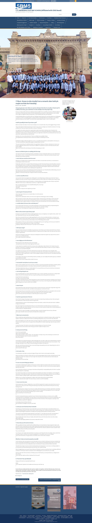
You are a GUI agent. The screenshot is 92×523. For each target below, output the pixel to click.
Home (18, 18)
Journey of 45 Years (61, 20)
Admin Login (31, 20)
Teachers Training (50, 20)
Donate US (31, 25)
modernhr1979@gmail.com (29, 0)
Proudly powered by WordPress (40, 521)
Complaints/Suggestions (22, 22)
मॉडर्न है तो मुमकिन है (53, 0)
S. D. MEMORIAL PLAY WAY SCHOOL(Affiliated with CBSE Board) (38, 10)
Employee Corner (56, 27)
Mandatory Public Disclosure (60, 18)
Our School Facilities (33, 18)
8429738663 (19, 0)
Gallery (52, 22)
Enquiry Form (48, 27)
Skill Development (60, 22)
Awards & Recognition (44, 22)
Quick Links (72, 0)
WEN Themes (55, 521)
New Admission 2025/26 (22, 20)
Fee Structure (42, 18)
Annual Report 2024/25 (47, 25)
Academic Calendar (33, 22)
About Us (24, 18)
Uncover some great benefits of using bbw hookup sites (50, 480)
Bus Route (49, 18)
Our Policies (57, 25)
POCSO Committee (40, 20)
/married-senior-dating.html (27, 473)
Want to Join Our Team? (22, 25)
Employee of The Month (38, 27)
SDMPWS (24, 105)
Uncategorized (19, 475)
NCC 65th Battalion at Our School (23, 27)
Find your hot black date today (22, 479)
